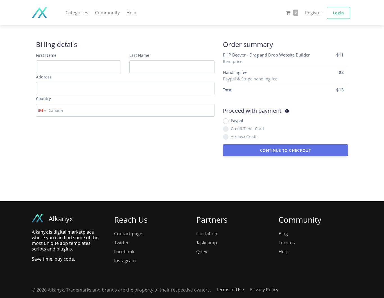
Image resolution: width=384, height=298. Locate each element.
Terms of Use (230, 289)
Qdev (201, 252)
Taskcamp (206, 243)
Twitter (121, 243)
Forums (287, 243)
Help (131, 13)
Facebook (124, 252)
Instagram (125, 261)
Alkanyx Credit (244, 136)
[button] (77, 13)
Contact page (128, 234)
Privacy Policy (264, 289)
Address (43, 77)
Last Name (139, 55)
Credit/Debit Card (247, 128)
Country (43, 98)
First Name (46, 55)
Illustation (206, 234)
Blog (283, 234)
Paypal (237, 120)
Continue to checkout (285, 150)
